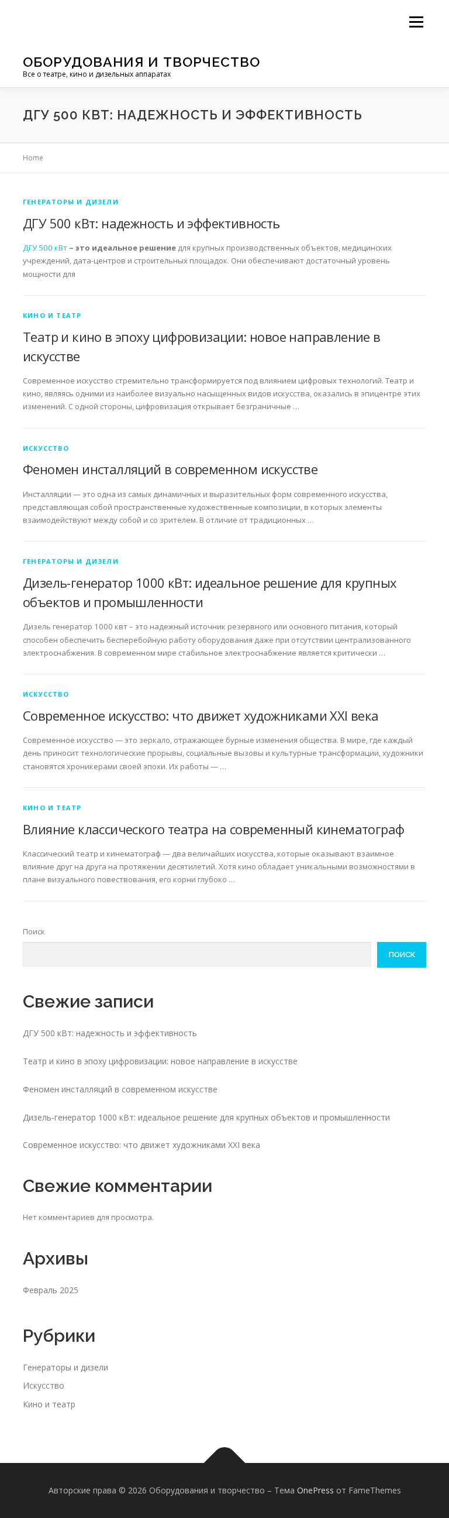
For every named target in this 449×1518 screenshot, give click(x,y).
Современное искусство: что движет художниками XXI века (201, 715)
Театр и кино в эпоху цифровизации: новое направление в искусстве (160, 1061)
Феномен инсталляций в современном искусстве (170, 469)
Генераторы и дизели (71, 201)
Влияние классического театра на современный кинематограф (213, 829)
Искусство (46, 448)
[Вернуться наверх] (225, 1463)
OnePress (315, 1490)
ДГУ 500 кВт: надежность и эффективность (151, 223)
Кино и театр (52, 315)
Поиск (34, 931)
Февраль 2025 (50, 1290)
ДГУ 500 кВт (45, 247)
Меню (416, 21)
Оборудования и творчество (141, 62)
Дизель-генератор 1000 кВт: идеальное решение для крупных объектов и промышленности (206, 1117)
